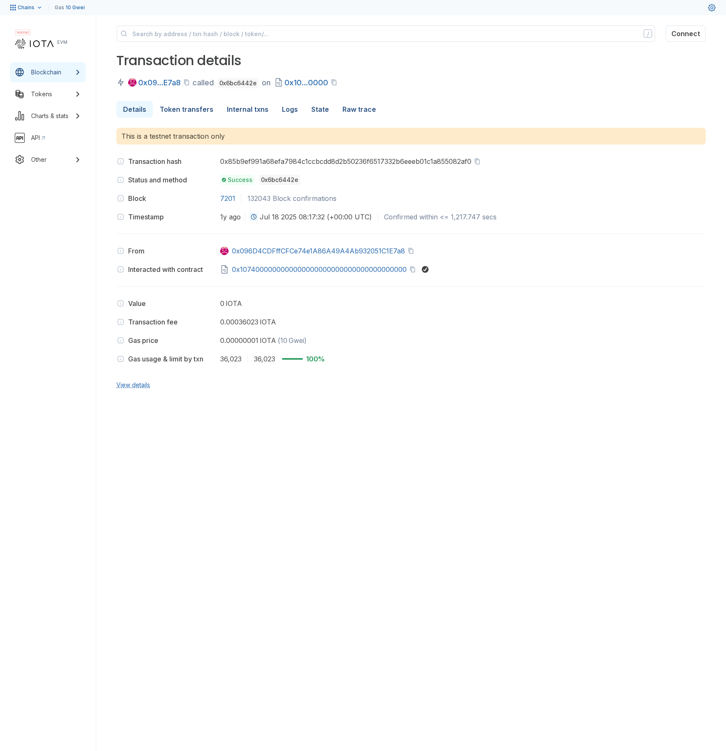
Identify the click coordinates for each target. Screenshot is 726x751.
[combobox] (254, 217)
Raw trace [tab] (359, 109)
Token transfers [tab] (186, 109)
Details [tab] (134, 109)
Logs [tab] (290, 109)
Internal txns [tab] (247, 109)
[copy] (188, 82)
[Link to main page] (41, 44)
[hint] (120, 161)
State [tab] (320, 109)
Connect (685, 33)
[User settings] (712, 7)
